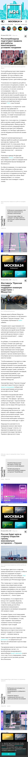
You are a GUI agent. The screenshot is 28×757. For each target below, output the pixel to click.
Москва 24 (14, 21)
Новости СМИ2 (4, 254)
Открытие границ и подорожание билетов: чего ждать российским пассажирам (16, 697)
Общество (14, 35)
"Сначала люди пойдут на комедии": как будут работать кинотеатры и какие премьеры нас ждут (16, 218)
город (2, 479)
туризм (8, 706)
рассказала (4, 640)
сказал (11, 158)
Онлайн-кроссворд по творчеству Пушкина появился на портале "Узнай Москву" (16, 470)
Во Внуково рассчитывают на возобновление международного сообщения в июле (16, 690)
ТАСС (8, 103)
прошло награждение (7, 387)
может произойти (16, 653)
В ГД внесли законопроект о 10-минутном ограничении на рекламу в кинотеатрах (16, 212)
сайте (20, 320)
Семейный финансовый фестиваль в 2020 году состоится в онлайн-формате (15, 464)
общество (3, 228)
